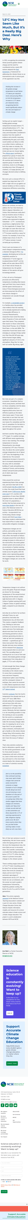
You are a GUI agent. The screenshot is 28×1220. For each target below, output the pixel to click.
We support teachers (4, 1112)
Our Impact (4, 1137)
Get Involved (16, 1114)
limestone (19, 647)
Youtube (15, 1105)
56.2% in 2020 (17, 487)
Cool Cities (17, 517)
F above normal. (10, 689)
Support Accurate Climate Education (16, 1215)
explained (5, 766)
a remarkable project (17, 303)
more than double (8, 505)
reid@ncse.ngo (7, 956)
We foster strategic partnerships (4, 1132)
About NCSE (16, 1111)
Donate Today (12, 1063)
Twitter (7, 1105)
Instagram (11, 1105)
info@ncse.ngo (5, 1099)
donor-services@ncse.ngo (9, 1102)
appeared (5, 898)
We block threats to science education (4, 1118)
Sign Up (9, 1013)
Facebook (2, 1105)
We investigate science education (5, 1126)
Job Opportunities (17, 1121)
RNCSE (14, 1117)
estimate (12, 694)
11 (3, 689)
